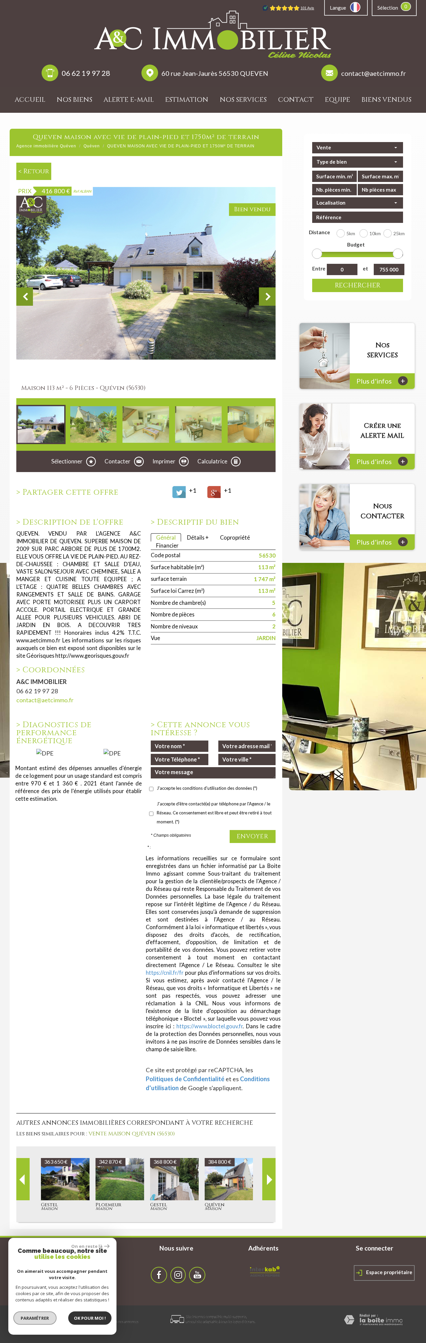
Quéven (92, 146)
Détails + (198, 537)
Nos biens (74, 99)
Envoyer (253, 836)
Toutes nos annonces (122, 1321)
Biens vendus (386, 99)
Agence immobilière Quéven (46, 146)
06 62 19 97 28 (86, 73)
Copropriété (235, 537)
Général (166, 537)
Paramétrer (35, 1318)
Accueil (30, 99)
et (365, 268)
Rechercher (357, 285)
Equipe (337, 99)
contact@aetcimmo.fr (373, 73)
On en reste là (87, 1246)
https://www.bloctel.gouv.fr (209, 1026)
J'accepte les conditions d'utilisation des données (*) (207, 788)
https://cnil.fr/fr (164, 972)
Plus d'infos (380, 380)
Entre (318, 268)
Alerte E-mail (129, 99)
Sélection (387, 8)
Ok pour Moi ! (90, 1318)
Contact (296, 99)
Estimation (186, 99)
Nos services (243, 99)
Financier (167, 545)
